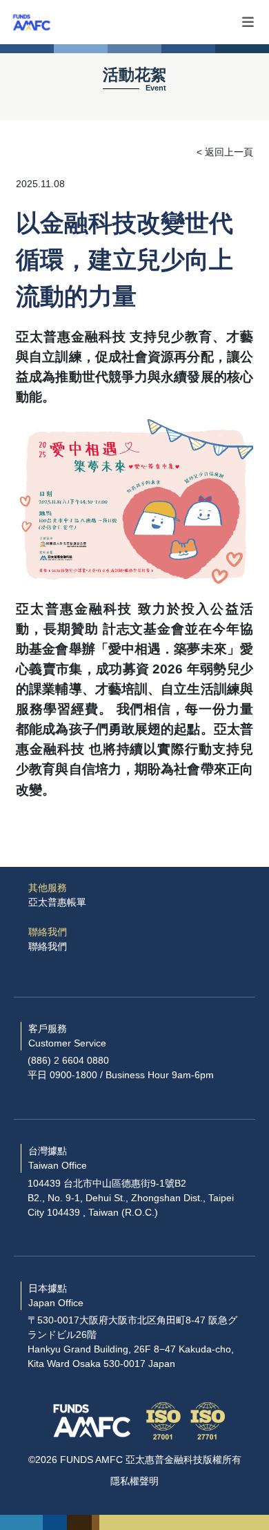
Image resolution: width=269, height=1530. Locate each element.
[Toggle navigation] (248, 22)
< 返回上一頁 (225, 151)
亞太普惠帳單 (57, 902)
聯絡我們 (47, 946)
